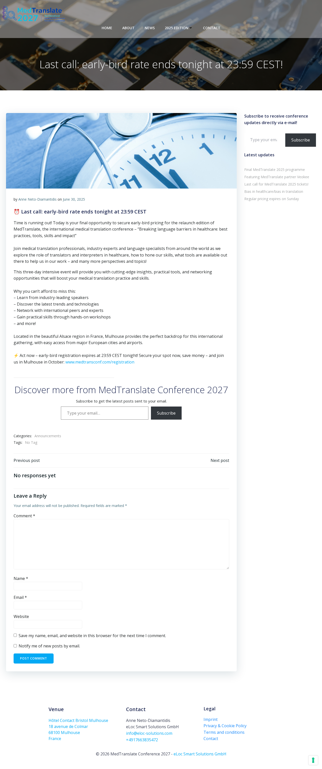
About (128, 27)
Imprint (211, 719)
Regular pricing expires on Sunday (271, 198)
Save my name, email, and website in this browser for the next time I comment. (92, 635)
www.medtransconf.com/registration (99, 362)
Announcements (47, 435)
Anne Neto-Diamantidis (37, 199)
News (150, 27)
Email (20, 597)
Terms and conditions (224, 732)
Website (21, 616)
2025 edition (176, 27)
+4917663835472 (142, 740)
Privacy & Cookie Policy (225, 725)
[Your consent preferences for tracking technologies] (313, 760)
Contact (211, 27)
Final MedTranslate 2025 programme (274, 169)
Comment (24, 516)
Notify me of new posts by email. (49, 646)
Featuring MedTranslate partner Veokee (276, 176)
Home (107, 27)
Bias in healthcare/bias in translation (273, 191)
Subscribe (166, 413)
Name (21, 578)
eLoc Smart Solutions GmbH (200, 754)
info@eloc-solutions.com (149, 733)
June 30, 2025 (74, 199)
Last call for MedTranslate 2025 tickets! (276, 184)
